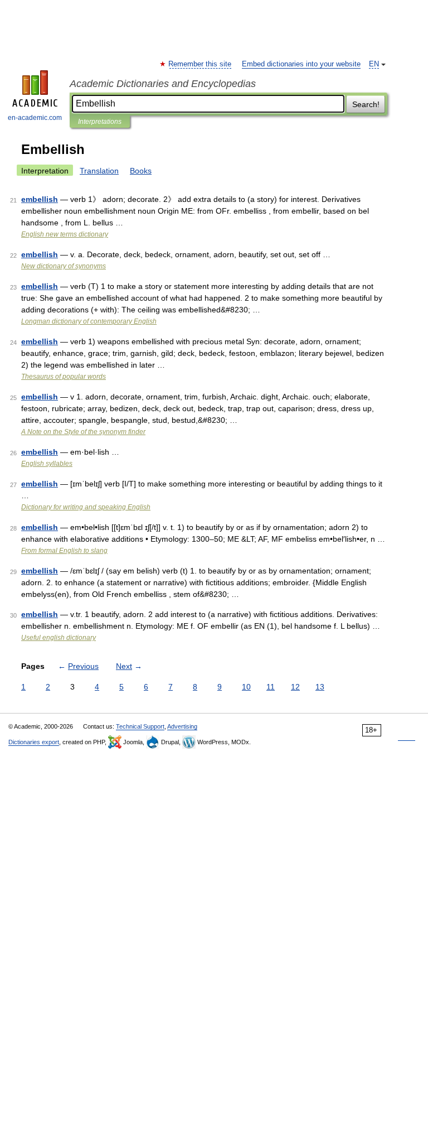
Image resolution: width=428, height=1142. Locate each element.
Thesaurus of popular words (63, 376)
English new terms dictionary (64, 234)
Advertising (182, 726)
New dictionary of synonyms (63, 266)
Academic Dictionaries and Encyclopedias (163, 83)
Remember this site (200, 64)
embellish (39, 199)
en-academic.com (35, 118)
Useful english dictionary (58, 638)
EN (374, 64)
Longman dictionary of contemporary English (89, 321)
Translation (99, 170)
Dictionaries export (33, 742)
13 (319, 686)
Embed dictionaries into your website (301, 64)
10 (246, 686)
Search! (366, 104)
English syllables (46, 464)
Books (141, 170)
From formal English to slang (64, 551)
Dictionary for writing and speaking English (85, 507)
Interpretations (99, 122)
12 (295, 686)
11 (270, 686)
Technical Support (140, 726)
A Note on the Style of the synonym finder (83, 432)
